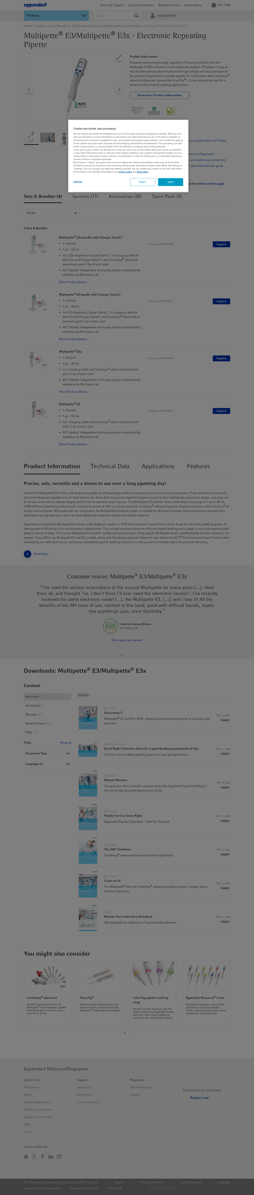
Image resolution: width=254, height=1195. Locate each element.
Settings (77, 182)
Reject (142, 182)
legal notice (142, 172)
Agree (171, 182)
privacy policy (125, 172)
